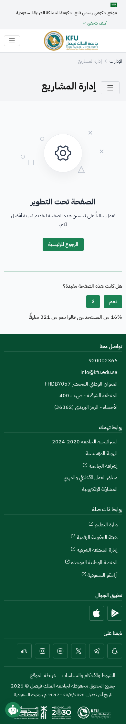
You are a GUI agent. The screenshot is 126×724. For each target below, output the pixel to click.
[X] (78, 651)
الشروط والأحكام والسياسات (88, 675)
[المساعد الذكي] (13, 710)
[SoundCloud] (24, 651)
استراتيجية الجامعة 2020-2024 (85, 442)
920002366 (103, 361)
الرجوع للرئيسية (63, 244)
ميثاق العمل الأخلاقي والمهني (91, 477)
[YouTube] (60, 651)
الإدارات (116, 61)
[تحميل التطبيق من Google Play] (114, 613)
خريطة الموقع (43, 675)
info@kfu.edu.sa (99, 372)
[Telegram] (96, 651)
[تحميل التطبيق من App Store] (96, 613)
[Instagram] (42, 651)
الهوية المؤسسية (102, 453)
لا (93, 301)
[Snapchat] (114, 651)
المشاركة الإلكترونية (100, 489)
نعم (113, 301)
